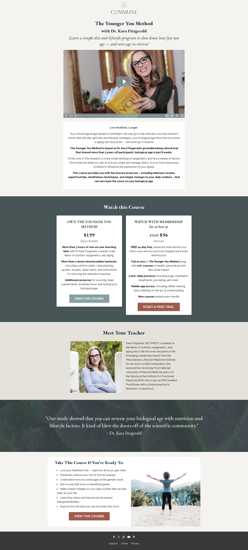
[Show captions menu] (166, 116)
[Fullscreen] (182, 116)
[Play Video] (65, 116)
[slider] (119, 116)
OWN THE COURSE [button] (89, 298)
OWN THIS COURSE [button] (89, 516)
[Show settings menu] (177, 116)
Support (113, 543)
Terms (124, 543)
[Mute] (171, 116)
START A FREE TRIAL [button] (158, 307)
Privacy (135, 543)
